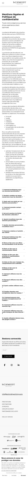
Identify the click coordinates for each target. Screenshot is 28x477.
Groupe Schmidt (8, 409)
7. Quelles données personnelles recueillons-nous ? (12, 225)
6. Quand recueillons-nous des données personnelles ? (12, 220)
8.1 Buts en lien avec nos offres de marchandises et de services (12, 243)
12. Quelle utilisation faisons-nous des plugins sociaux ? (13, 318)
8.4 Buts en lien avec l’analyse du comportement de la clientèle (13, 262)
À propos (5, 406)
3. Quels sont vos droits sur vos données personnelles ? (12, 202)
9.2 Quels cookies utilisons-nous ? (12, 286)
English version (7, 417)
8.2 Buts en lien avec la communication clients (9, 249)
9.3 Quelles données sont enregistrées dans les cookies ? (12, 292)
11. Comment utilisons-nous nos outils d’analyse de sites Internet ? (12, 312)
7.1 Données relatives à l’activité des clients (12, 231)
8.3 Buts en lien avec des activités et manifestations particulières (10, 256)
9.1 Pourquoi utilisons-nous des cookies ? (12, 280)
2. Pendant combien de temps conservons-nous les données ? (12, 196)
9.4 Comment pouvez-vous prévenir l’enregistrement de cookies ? (11, 299)
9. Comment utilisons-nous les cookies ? (12, 274)
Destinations (6, 404)
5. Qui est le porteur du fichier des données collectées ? (11, 214)
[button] (3, 3)
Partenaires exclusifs (10, 411)
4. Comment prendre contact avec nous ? (11, 208)
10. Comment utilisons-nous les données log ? (12, 305)
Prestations (6, 402)
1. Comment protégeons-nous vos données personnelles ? (11, 190)
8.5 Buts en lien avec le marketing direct (9, 268)
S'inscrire (8, 356)
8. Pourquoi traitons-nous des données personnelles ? (11, 237)
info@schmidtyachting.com (12, 394)
